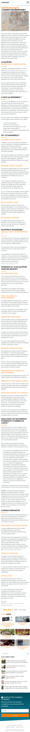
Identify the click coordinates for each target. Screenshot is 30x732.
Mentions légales (10, 727)
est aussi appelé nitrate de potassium (16, 70)
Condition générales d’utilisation (15, 725)
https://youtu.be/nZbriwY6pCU (13, 549)
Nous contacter (20, 727)
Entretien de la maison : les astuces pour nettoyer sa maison (12, 604)
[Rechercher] (27, 653)
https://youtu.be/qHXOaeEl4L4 (9, 263)
